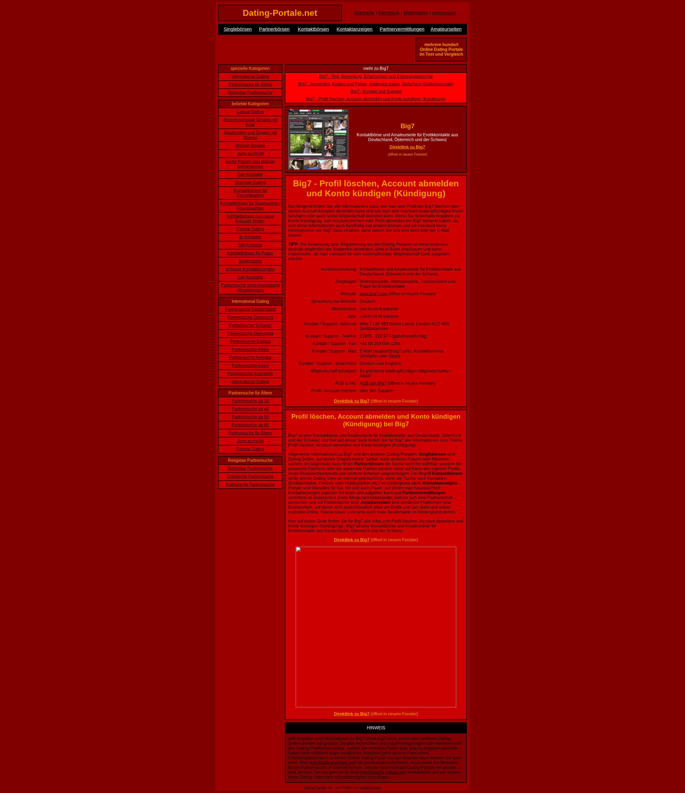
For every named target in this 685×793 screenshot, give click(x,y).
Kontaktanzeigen (354, 29)
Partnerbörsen (274, 29)
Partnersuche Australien (250, 373)
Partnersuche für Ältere (250, 84)
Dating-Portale (315, 788)
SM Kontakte (250, 245)
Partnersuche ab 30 (250, 401)
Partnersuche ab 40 (250, 409)
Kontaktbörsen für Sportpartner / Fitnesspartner (250, 205)
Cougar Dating (250, 229)
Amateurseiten (446, 29)
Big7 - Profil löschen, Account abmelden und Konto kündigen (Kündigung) (376, 99)
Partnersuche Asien (250, 365)
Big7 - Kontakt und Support (376, 91)
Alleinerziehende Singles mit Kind (250, 122)
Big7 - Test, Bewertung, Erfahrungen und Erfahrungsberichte (376, 76)
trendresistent (370, 788)
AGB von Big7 (373, 383)
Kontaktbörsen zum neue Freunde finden (250, 218)
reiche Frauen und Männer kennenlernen (250, 164)
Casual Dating (250, 111)
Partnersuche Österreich (250, 317)
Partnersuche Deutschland (250, 309)
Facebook (388, 13)
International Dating (250, 76)
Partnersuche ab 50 (250, 417)
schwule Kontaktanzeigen (250, 269)
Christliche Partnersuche (250, 476)
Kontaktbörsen (313, 29)
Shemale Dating (250, 182)
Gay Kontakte (250, 174)
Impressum (444, 13)
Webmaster (416, 13)
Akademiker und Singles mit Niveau (250, 135)
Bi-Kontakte (250, 237)
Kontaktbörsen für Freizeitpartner (250, 193)
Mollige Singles (250, 145)
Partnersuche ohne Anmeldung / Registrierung (250, 287)
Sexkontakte (250, 261)
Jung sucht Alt (250, 153)
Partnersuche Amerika (250, 357)
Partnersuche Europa (250, 341)
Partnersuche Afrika (250, 349)
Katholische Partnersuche (250, 484)
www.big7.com (373, 294)
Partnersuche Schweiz (250, 325)
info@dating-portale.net (332, 762)
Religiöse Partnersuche (250, 92)
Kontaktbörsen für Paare (250, 253)
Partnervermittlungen (402, 29)
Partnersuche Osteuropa (250, 333)
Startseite (364, 13)
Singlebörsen (238, 29)
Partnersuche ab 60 (250, 425)
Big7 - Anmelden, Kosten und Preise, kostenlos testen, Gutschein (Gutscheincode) (376, 84)
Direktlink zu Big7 (407, 147)
